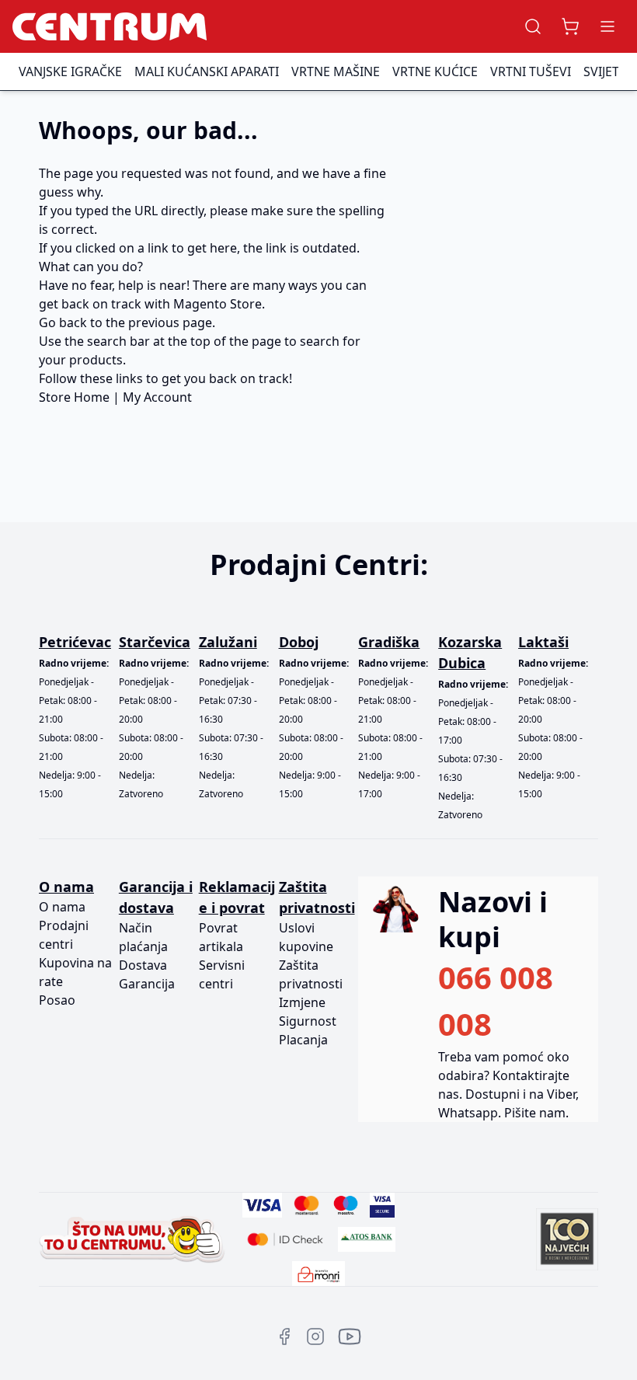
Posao (57, 1000)
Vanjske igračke (70, 71)
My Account (157, 397)
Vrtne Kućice (435, 71)
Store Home (74, 397)
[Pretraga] (533, 26)
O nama (62, 906)
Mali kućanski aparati (206, 71)
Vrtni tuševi (530, 71)
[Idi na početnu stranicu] (109, 26)
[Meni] (607, 26)
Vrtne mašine (335, 71)
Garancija (147, 983)
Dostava (143, 965)
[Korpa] (570, 26)
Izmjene (302, 1002)
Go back (63, 322)
